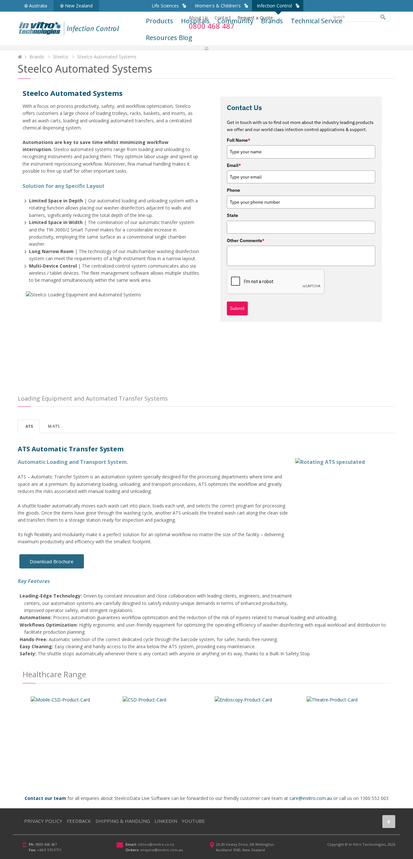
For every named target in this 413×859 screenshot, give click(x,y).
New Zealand (78, 6)
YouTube (193, 821)
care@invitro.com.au (310, 798)
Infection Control (274, 6)
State (232, 215)
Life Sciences (165, 6)
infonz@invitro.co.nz (156, 844)
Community (235, 20)
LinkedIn (166, 821)
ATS (29, 426)
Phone (233, 190)
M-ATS (53, 426)
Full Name (238, 140)
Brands (272, 20)
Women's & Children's (218, 6)
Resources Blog (169, 37)
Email (234, 165)
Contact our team (45, 798)
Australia (37, 6)
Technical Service (316, 20)
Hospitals (195, 20)
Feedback (79, 821)
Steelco (61, 57)
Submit (237, 308)
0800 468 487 (46, 844)
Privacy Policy (43, 821)
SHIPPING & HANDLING (123, 821)
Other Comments (246, 240)
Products (159, 20)
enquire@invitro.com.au (161, 849)
